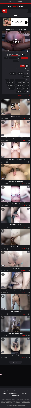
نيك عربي (27, 85)
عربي (24, 82)
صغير (12, 79)
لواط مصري (11, 88)
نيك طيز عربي (20, 85)
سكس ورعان (26, 76)
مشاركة (6, 58)
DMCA (4, 393)
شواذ (7, 79)
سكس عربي (18, 82)
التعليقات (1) (16, 60)
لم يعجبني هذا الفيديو (10, 55)
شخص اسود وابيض (20, 79)
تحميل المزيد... (15, 362)
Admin (22, 65)
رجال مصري (18, 88)
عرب (28, 82)
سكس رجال (20, 73)
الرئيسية (24, 391)
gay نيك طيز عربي (11, 85)
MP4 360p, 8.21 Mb (21, 91)
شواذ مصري (26, 88)
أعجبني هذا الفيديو (7, 55)
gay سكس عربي (9, 82)
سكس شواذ (13, 73)
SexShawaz (13, 405)
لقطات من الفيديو (13, 58)
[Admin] (27, 66)
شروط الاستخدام (13, 393)
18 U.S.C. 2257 (15, 395)
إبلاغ (19, 58)
